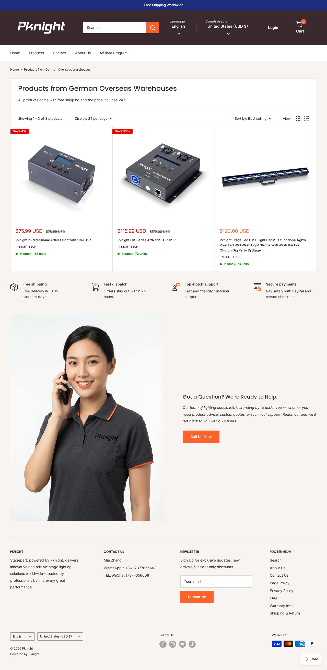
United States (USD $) (56, 636)
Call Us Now (201, 436)
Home (15, 53)
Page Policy (279, 583)
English (18, 636)
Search (276, 560)
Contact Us (279, 575)
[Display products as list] (306, 118)
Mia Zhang (113, 560)
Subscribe (197, 597)
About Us (83, 53)
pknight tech (26, 246)
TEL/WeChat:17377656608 (126, 575)
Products (36, 53)
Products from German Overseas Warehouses (57, 69)
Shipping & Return (285, 613)
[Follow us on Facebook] (163, 644)
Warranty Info (281, 605)
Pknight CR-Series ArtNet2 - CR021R (147, 240)
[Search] (152, 27)
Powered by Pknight (24, 654)
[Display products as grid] (298, 118)
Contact (59, 53)
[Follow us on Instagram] (172, 644)
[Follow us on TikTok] (192, 644)
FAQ (273, 598)
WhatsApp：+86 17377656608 (130, 568)
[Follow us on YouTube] (182, 644)
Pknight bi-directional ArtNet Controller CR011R (53, 240)
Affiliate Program (113, 53)
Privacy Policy (281, 590)
